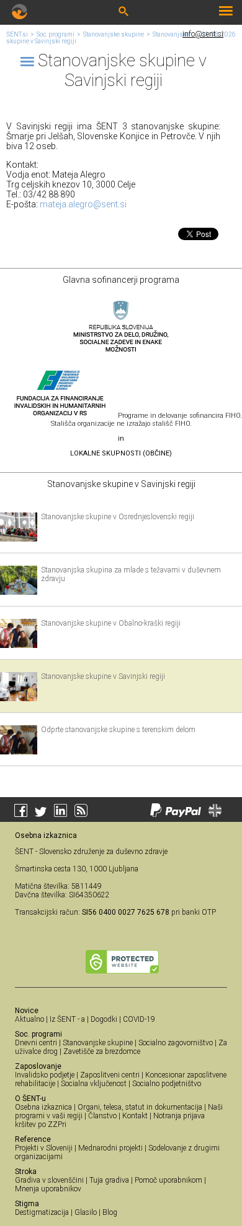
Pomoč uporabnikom (168, 1180)
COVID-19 (139, 1019)
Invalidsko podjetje (44, 1075)
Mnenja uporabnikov (48, 1189)
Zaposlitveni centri (110, 1075)
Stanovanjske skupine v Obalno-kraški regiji (111, 623)
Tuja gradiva (109, 1180)
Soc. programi (55, 34)
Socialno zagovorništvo (175, 1042)
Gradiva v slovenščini (49, 1180)
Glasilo (85, 1212)
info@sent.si (202, 34)
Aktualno (29, 1019)
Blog (109, 1212)
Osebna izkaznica (43, 1107)
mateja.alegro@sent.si (83, 204)
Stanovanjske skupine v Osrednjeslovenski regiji (117, 516)
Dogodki (104, 1019)
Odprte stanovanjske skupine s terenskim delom (118, 729)
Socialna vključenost (94, 1083)
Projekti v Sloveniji (44, 1148)
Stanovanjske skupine (113, 34)
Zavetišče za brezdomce (101, 1051)
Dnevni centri (36, 1042)
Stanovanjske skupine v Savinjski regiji (103, 676)
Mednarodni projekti (110, 1148)
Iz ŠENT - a (67, 1019)
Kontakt (135, 1116)
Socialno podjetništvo (166, 1083)
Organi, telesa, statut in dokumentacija (140, 1107)
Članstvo (102, 1116)
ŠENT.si (17, 34)
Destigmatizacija (42, 1212)
